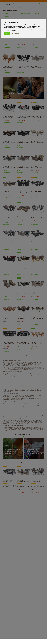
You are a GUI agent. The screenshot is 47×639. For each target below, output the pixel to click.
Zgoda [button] (7, 34)
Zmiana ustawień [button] (15, 34)
